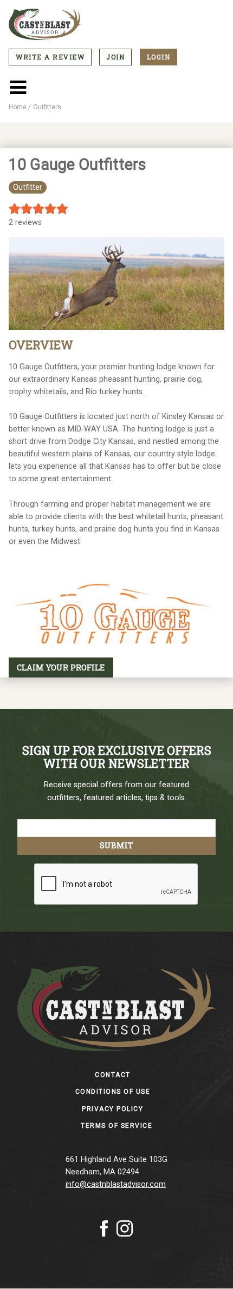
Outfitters (47, 107)
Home (18, 107)
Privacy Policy (112, 1109)
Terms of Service (116, 1125)
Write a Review (50, 56)
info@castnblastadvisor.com (116, 1184)
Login (159, 56)
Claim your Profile (61, 667)
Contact (113, 1075)
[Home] (116, 24)
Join (115, 56)
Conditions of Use (113, 1091)
